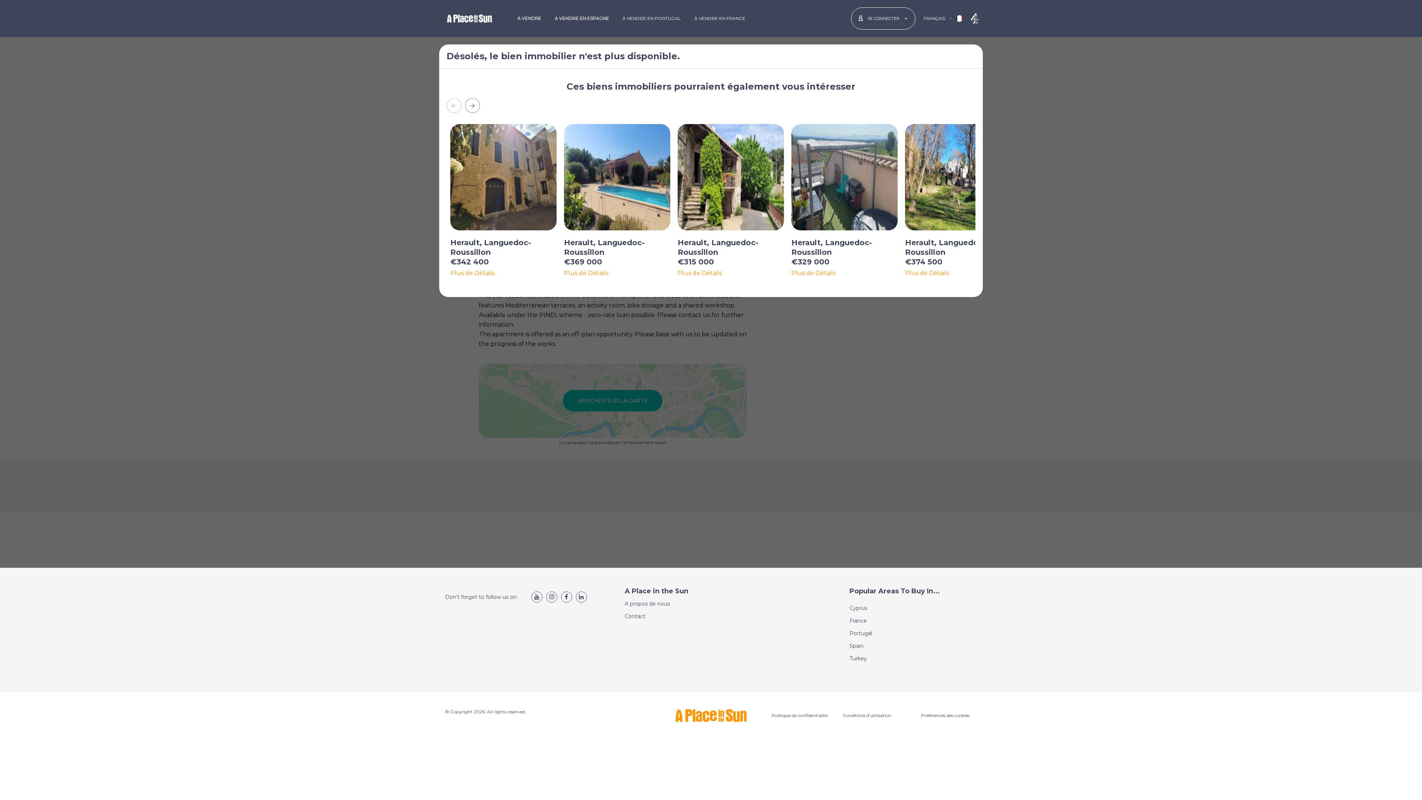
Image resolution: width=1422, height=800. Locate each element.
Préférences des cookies (945, 715)
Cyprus (858, 608)
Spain (856, 646)
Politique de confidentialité (800, 715)
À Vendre (529, 18)
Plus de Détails (472, 273)
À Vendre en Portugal (651, 18)
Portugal (860, 633)
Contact (635, 616)
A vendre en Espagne (582, 18)
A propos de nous (647, 603)
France (858, 620)
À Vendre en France (719, 18)
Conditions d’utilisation (866, 715)
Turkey (858, 658)
